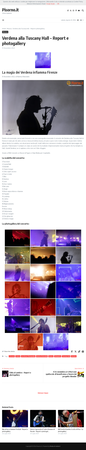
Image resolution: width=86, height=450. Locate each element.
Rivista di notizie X (55, 446)
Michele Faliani (43, 393)
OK (58, 4)
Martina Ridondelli (41, 356)
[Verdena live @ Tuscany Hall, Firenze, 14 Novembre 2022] (17, 238)
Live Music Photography (28, 356)
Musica (9, 28)
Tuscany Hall (66, 356)
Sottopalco (58, 356)
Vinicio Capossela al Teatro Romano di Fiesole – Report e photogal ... (42, 430)
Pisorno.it (10, 9)
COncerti (11, 356)
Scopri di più (50, 4)
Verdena (73, 356)
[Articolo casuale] (78, 20)
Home (4, 28)
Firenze (18, 356)
